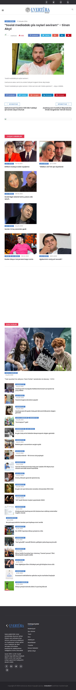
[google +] (55, 35)
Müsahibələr (32, 642)
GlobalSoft (48, 686)
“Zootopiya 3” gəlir (21, 422)
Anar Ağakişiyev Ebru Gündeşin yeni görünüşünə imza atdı (34, 564)
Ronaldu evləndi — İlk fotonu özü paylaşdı (29, 456)
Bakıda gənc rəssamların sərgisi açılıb (28, 444)
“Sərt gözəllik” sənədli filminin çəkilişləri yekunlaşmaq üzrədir (36, 542)
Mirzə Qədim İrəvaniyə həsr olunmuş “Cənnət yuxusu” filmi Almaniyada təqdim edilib (34, 554)
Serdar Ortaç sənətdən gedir (16, 229)
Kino (29, 637)
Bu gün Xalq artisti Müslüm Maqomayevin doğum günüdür (34, 433)
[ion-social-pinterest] (7, 670)
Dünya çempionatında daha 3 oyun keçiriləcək (31, 587)
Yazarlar (30, 645)
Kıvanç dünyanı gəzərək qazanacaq (27, 478)
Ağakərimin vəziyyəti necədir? (50, 259)
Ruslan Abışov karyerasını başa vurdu (19, 259)
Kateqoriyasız (11, 518)
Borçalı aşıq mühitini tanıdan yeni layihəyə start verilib (24, 522)
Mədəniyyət (20, 384)
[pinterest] (69, 35)
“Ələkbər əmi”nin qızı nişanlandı (51, 167)
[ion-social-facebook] (46, 2)
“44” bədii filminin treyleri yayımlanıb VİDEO (30, 500)
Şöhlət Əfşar (32, 651)
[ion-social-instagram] (61, 2)
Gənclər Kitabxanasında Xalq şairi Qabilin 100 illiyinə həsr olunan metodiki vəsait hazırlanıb (34, 467)
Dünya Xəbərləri (11, 373)
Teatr (29, 634)
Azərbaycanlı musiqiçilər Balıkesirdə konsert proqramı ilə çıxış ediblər (34, 389)
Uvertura (14, 36)
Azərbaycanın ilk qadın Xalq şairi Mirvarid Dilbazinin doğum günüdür (35, 412)
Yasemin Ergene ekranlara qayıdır (26, 400)
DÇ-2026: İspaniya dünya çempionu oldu (29, 531)
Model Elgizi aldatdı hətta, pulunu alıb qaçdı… (19, 198)
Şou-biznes (10, 21)
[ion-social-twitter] (53, 2)
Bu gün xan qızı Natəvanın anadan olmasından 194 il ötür (34, 489)
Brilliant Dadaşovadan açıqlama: (17, 167)
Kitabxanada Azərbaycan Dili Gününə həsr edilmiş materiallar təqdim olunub (36, 512)
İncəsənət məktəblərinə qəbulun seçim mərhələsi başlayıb (35, 575)
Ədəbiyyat (31, 640)
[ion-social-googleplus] (11, 666)
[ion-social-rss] (68, 2)
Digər (7, 256)
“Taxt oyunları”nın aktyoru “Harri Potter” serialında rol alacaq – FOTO (29, 379)
